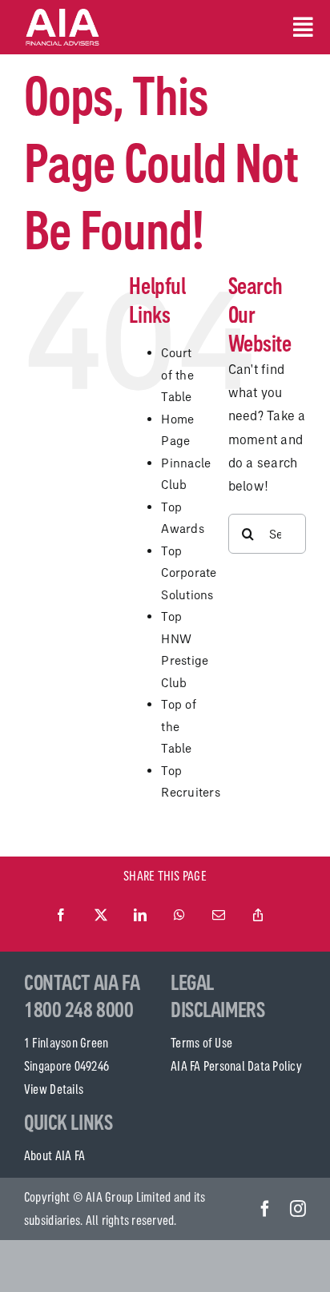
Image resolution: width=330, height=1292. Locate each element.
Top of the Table (178, 726)
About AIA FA (54, 1155)
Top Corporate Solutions (188, 572)
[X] (101, 915)
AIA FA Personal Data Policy (236, 1066)
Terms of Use (201, 1043)
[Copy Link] (257, 915)
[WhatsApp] (179, 915)
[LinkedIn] (140, 915)
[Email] (218, 915)
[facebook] (265, 1209)
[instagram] (298, 1209)
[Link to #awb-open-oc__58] (299, 27)
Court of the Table (177, 374)
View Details (53, 1089)
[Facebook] (60, 915)
